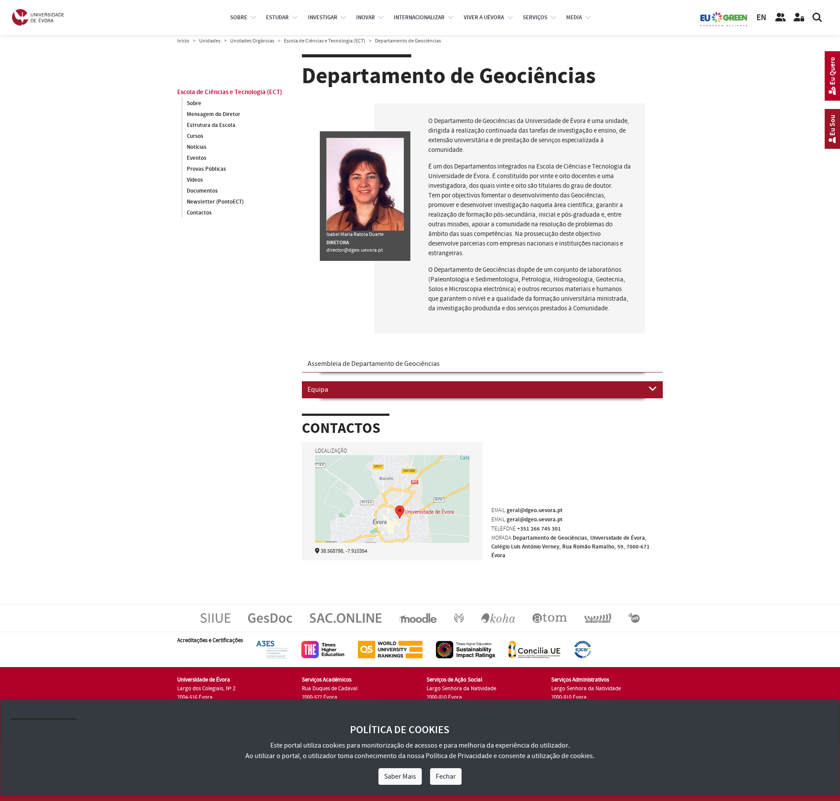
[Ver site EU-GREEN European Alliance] (724, 18)
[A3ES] (272, 649)
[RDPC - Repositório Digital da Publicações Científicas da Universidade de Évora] (459, 618)
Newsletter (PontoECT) (215, 202)
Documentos (202, 191)
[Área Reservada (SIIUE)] (798, 17)
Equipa (318, 389)
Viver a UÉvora (484, 17)
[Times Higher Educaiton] (323, 649)
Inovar (365, 17)
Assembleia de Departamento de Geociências (374, 363)
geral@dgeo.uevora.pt (535, 510)
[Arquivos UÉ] (549, 618)
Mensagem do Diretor (213, 114)
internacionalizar (419, 17)
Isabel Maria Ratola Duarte (355, 234)
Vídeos (195, 180)
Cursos (195, 136)
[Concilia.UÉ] (534, 649)
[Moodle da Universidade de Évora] (417, 618)
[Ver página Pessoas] (780, 17)
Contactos (199, 213)
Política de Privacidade (459, 756)
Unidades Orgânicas (252, 41)
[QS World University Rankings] (390, 649)
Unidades (209, 41)
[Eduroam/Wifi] (597, 618)
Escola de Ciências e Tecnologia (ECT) (324, 41)
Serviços (535, 17)
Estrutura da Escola (211, 125)
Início (183, 41)
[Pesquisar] (817, 17)
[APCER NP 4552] (583, 649)
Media (574, 17)
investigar (322, 17)
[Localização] (392, 511)
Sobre (238, 17)
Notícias (196, 147)
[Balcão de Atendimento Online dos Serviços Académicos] (346, 618)
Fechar (446, 776)
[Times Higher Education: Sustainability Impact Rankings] (465, 649)
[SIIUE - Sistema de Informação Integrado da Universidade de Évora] (215, 618)
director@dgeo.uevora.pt (354, 250)
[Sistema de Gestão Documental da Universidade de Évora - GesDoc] (270, 618)
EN (761, 17)
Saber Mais (400, 776)
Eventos (196, 158)
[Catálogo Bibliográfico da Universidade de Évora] (498, 618)
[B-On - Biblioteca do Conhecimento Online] (634, 618)
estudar (277, 17)
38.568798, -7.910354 (344, 551)
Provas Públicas (206, 169)
